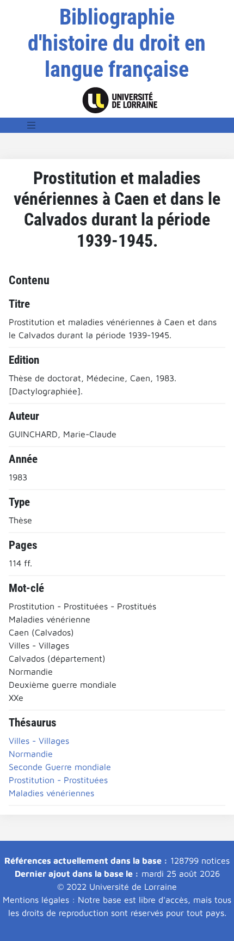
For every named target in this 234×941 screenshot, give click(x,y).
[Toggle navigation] (32, 125)
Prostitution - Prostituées (58, 780)
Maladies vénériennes (51, 793)
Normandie (31, 754)
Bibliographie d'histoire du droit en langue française (117, 43)
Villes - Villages (39, 741)
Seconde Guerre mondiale (60, 767)
